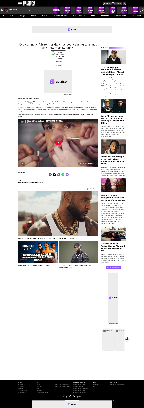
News (12, 16)
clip (24, 182)
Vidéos (92, 16)
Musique (23, 16)
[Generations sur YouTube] (74, 396)
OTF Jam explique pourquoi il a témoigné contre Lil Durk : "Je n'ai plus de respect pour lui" (112, 71)
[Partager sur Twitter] (54, 175)
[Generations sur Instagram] (78, 396)
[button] (108, 339)
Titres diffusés (120, 16)
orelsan (20, 182)
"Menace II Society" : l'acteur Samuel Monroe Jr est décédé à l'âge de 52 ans (113, 247)
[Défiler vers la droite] (127, 339)
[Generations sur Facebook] (65, 396)
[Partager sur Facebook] (50, 175)
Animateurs (21, 386)
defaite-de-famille (30, 182)
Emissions (21, 384)
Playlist (20, 388)
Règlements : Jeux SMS (80, 388)
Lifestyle (45, 16)
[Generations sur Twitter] (69, 396)
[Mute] (30, 10)
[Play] (2, 10)
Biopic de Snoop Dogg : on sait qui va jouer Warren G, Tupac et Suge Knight (112, 160)
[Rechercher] (124, 3)
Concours (105, 16)
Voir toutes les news (113, 267)
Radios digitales (60, 16)
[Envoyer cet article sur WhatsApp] (62, 175)
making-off (39, 182)
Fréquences (136, 16)
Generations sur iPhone (62, 384)
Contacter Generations (117, 384)
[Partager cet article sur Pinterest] (58, 175)
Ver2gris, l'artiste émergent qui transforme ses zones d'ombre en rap (113, 197)
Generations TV (79, 16)
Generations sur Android (62, 386)
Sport (33, 16)
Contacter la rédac (42, 392)
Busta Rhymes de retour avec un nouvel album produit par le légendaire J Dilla (112, 119)
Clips (93, 386)
